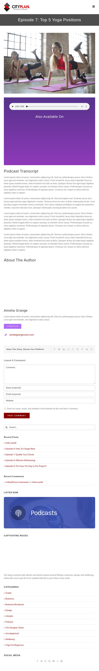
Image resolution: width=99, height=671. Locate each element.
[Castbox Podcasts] (49, 147)
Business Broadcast (14, 604)
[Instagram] (45, 661)
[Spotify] (61, 661)
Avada (8, 593)
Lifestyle (9, 616)
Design (8, 610)
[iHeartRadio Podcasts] (49, 153)
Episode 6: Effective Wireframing (20, 460)
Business (9, 599)
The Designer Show (14, 628)
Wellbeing (10, 639)
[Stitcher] (49, 133)
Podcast (9, 622)
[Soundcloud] (57, 661)
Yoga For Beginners (14, 645)
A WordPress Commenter (17, 482)
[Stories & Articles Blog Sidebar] (49, 541)
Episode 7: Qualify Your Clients (19, 454)
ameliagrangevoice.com (21, 335)
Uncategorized (12, 633)
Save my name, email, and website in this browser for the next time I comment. (42, 409)
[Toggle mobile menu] (93, 6)
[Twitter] (41, 661)
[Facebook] (37, 661)
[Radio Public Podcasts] (49, 139)
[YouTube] (53, 661)
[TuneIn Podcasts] (49, 128)
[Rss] (49, 661)
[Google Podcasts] (49, 121)
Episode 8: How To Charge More (20, 449)
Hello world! (10, 443)
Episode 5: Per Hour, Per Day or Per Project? (26, 466)
